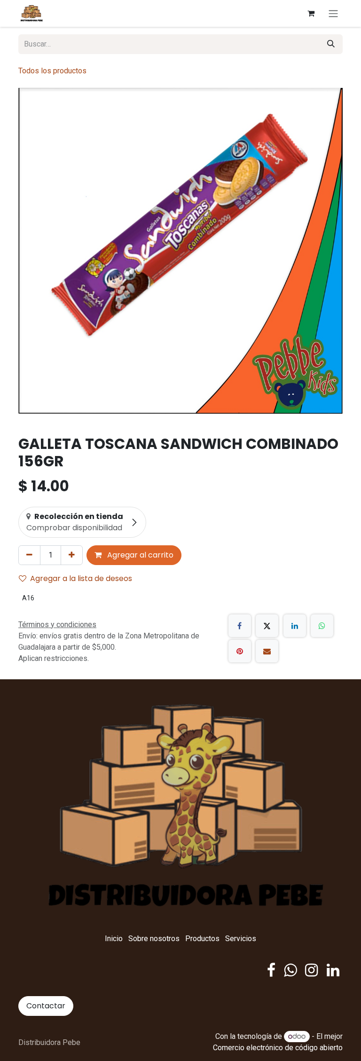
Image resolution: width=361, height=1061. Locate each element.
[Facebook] (239, 625)
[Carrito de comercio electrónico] (310, 13)
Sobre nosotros (154, 938)
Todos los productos (52, 70)
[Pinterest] (239, 651)
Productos (202, 938)
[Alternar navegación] (333, 13)
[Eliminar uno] (29, 555)
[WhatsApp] (322, 625)
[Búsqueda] (331, 44)
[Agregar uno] (72, 555)
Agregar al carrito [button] (139, 555)
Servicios (240, 938)
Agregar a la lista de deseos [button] (81, 578)
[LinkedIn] (294, 625)
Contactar (45, 1005)
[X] (267, 625)
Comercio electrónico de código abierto (278, 1047)
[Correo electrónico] (267, 651)
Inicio (114, 938)
